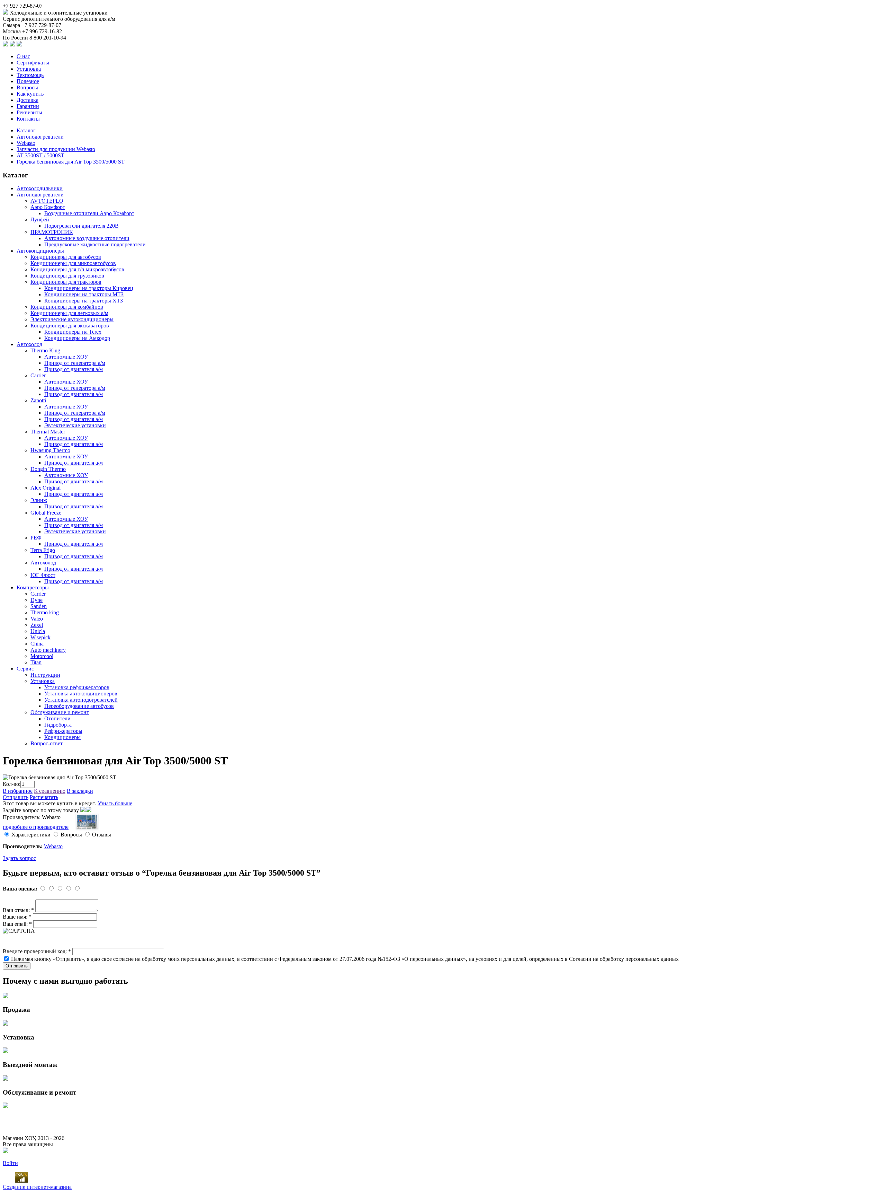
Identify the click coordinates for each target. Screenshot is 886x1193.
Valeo (36, 619)
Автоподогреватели (40, 137)
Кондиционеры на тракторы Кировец (88, 288)
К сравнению (49, 791)
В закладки (80, 791)
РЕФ (36, 538)
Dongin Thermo (48, 469)
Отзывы (101, 834)
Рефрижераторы (63, 731)
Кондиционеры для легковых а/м (69, 313)
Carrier (38, 375)
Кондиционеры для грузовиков (67, 276)
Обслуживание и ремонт (59, 712)
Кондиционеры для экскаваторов (69, 325)
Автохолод (29, 344)
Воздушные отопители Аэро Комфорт (89, 213)
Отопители (57, 718)
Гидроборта (58, 725)
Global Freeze (45, 513)
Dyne (36, 600)
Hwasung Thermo (50, 450)
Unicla (37, 631)
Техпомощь (30, 75)
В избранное (18, 791)
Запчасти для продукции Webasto (56, 149)
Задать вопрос (19, 858)
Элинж (38, 500)
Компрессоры (33, 587)
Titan (36, 662)
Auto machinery (48, 650)
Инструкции (45, 675)
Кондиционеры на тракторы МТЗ (84, 294)
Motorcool (41, 656)
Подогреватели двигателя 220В (81, 226)
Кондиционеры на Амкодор (77, 338)
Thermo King (45, 350)
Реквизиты (29, 112)
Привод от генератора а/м (74, 363)
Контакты (28, 119)
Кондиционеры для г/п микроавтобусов (77, 269)
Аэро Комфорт (47, 207)
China (37, 644)
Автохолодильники (40, 188)
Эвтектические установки (75, 425)
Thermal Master (47, 432)
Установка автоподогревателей (81, 700)
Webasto (26, 143)
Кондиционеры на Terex (72, 332)
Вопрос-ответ (46, 743)
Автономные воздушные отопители (86, 238)
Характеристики (31, 834)
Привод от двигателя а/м (73, 369)
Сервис (25, 669)
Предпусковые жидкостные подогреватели (95, 244)
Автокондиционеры (40, 251)
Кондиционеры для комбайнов (66, 307)
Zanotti (38, 400)
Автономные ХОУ (66, 357)
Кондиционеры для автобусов (65, 257)
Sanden (38, 606)
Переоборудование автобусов (79, 706)
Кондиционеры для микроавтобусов (73, 263)
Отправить (15, 797)
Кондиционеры (62, 737)
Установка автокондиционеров (80, 693)
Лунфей (39, 219)
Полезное (28, 81)
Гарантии (28, 106)
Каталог (26, 130)
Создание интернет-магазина (37, 1187)
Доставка (27, 100)
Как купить (30, 94)
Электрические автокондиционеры (72, 319)
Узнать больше (115, 803)
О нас (23, 56)
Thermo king (44, 612)
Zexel (36, 625)
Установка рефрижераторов (76, 687)
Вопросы (27, 87)
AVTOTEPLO (46, 201)
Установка (29, 69)
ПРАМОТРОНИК (51, 232)
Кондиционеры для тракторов (65, 282)
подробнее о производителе (36, 827)
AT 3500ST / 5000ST (40, 155)
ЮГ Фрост (42, 575)
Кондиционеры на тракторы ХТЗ (83, 301)
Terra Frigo (42, 550)
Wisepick (40, 637)
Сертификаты (33, 62)
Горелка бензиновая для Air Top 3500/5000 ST (71, 162)
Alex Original (45, 488)
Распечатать (44, 797)
